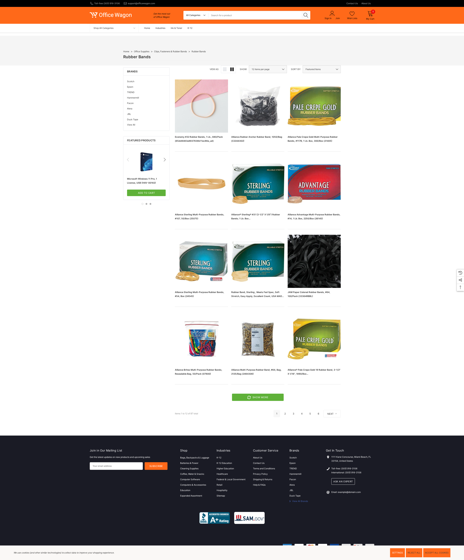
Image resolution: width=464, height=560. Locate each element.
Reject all (414, 552)
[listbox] (322, 69)
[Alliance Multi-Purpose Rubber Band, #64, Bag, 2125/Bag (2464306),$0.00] (257, 339)
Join (337, 18)
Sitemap (221, 495)
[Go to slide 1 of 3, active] (142, 204)
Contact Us (352, 3)
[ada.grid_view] (232, 69)
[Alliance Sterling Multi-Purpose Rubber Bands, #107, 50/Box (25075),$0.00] (201, 183)
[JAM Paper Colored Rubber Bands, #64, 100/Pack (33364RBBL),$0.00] (314, 261)
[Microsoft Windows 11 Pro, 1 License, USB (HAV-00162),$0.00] (146, 162)
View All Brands (300, 501)
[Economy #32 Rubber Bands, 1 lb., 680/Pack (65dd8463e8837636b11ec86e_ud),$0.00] (201, 106)
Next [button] (164, 159)
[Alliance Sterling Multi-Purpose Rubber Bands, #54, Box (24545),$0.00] (201, 261)
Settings (397, 552)
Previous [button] (128, 159)
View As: (214, 69)
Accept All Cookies (437, 552)
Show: (243, 69)
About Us (366, 3)
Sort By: (296, 69)
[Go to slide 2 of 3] (146, 204)
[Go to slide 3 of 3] (150, 204)
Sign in (328, 18)
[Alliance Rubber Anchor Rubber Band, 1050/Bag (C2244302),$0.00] (257, 106)
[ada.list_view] (224, 69)
